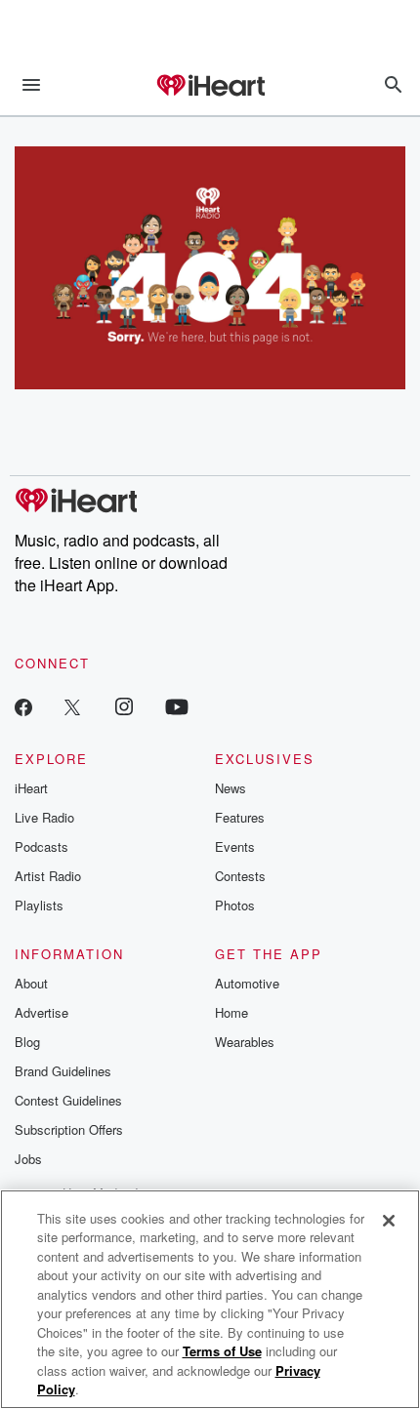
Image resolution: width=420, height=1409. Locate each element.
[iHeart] (210, 86)
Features (240, 817)
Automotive (247, 983)
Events (235, 846)
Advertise (41, 1012)
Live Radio (44, 817)
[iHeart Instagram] (124, 706)
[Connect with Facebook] (23, 706)
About (31, 983)
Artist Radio (48, 875)
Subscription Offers (69, 1129)
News (230, 788)
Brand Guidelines (63, 1071)
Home (231, 1012)
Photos (235, 905)
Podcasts (41, 846)
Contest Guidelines (68, 1100)
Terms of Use (222, 1351)
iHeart (31, 788)
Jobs (28, 1158)
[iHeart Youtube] (177, 706)
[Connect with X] (72, 706)
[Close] (388, 1220)
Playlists (39, 905)
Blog (27, 1041)
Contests (240, 875)
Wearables (244, 1041)
